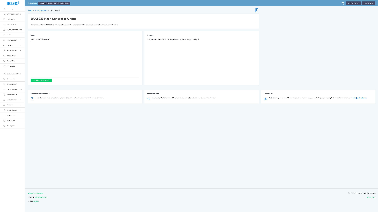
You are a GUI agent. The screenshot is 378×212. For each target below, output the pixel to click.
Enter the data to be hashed (40, 39)
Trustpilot (36, 201)
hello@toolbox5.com (360, 98)
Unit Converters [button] (353, 3)
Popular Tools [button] (368, 3)
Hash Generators (41, 10)
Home (30, 10)
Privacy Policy (371, 197)
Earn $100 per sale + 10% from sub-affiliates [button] (54, 3)
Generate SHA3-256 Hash (41, 80)
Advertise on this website (35, 193)
